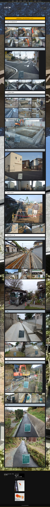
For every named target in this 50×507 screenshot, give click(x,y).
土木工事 (45, 7)
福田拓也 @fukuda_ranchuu (19, 477)
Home (41, 7)
